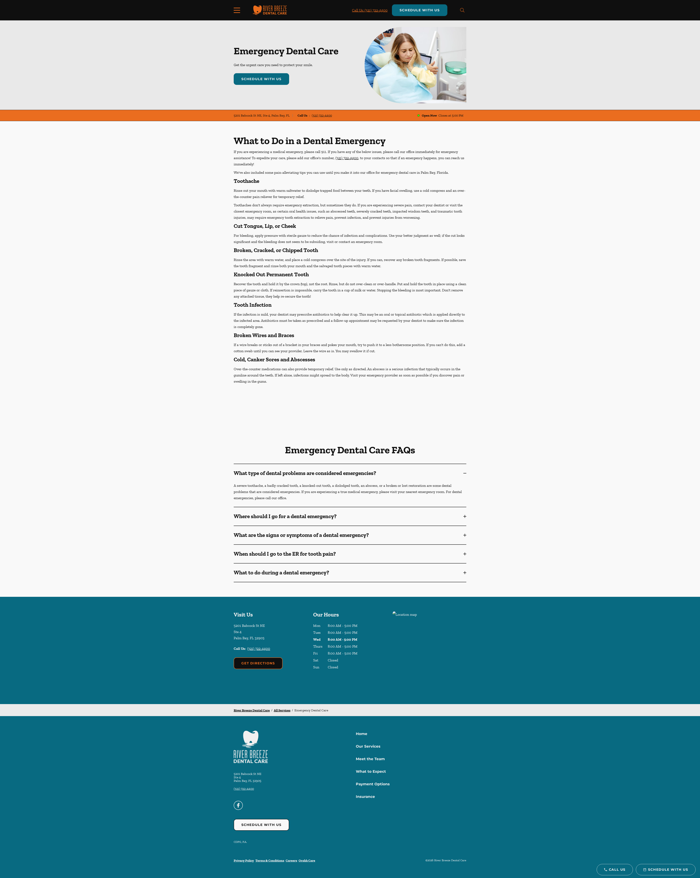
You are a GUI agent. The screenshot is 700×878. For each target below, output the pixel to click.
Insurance (365, 796)
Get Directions (258, 663)
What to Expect (371, 771)
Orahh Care (307, 861)
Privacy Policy (244, 861)
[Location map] (429, 650)
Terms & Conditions (269, 861)
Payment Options (373, 784)
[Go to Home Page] (270, 10)
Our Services (368, 746)
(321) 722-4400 (322, 115)
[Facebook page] (238, 805)
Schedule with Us (420, 10)
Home (361, 734)
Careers (291, 861)
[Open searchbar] (462, 10)
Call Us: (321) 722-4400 (370, 10)
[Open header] (238, 10)
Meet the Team (370, 759)
